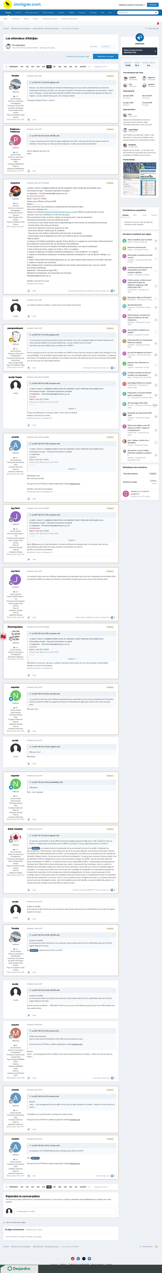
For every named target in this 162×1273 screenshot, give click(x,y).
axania (15, 437)
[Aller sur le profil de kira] (125, 85)
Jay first (15, 508)
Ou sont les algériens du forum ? (140, 352)
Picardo (130, 335)
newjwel (151, 84)
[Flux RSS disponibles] (156, 1246)
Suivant (83, 67)
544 (38, 67)
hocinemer (131, 355)
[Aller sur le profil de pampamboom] (15, 336)
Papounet (96, 368)
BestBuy (131, 458)
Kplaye (52, 82)
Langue (53, 1264)
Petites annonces (31, 13)
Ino (129, 397)
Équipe (35, 19)
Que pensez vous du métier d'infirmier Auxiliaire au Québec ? (140, 452)
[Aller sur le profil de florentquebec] (15, 635)
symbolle (131, 345)
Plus (109, 13)
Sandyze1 (131, 322)
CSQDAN (88, 617)
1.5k (16, 349)
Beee (129, 377)
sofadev (131, 275)
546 (49, 67)
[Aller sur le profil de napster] (15, 695)
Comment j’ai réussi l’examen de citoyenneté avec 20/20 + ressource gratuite (140, 270)
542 (27, 67)
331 (16, 458)
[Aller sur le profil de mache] (15, 1033)
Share (94, 46)
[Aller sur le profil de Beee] (124, 374)
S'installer (93, 13)
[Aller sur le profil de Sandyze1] (124, 316)
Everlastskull (132, 290)
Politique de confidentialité (79, 1264)
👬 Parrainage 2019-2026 (137, 403)
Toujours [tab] (154, 215)
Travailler (61, 13)
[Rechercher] (156, 12)
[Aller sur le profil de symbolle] (124, 341)
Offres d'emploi (48, 13)
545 (43, 67)
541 (22, 67)
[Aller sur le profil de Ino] (124, 394)
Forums (8, 13)
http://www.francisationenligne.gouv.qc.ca (57, 212)
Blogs (6, 19)
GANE (89, 291)
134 (16, 96)
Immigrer (82, 13)
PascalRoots (132, 300)
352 (16, 647)
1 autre (96, 890)
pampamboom (15, 328)
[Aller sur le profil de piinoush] (124, 404)
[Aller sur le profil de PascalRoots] (124, 298)
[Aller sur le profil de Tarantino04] (124, 426)
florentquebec (15, 627)
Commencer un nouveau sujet (77, 56)
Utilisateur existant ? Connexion (131, 5)
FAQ (102, 13)
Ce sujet (147, 12)
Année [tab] (144, 215)
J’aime (30, 278)
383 (16, 529)
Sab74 (130, 242)
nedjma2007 (132, 385)
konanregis (71, 291)
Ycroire (15, 75)
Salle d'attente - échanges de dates (41, 48)
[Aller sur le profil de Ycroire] (15, 84)
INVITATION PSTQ (135, 305)
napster (15, 687)
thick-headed (15, 829)
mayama (15, 183)
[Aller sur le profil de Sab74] (124, 241)
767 (16, 708)
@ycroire (35, 1158)
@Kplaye (36, 848)
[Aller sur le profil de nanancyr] (124, 414)
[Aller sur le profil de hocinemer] (124, 354)
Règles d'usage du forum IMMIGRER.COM (133, 51)
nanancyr (131, 418)
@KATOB (34, 950)
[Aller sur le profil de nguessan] (124, 306)
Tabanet (82, 890)
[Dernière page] (89, 66)
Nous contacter (97, 1264)
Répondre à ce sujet (105, 56)
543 (32, 67)
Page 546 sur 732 (100, 67)
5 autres (96, 291)
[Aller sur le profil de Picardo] (124, 331)
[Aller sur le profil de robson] (124, 248)
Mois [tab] (135, 215)
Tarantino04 (132, 433)
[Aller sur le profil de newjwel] (144, 85)
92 (16, 1045)
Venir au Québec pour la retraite (140, 240)
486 (16, 152)
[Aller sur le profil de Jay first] (15, 516)
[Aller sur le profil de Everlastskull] (124, 281)
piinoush (131, 405)
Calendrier (16, 19)
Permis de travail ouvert (137, 247)
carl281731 (135, 494)
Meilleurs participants (69, 19)
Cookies (109, 1264)
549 (65, 67)
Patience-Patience (15, 130)
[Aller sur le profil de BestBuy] (124, 451)
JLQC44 (130, 367)
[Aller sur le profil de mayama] (15, 191)
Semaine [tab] (125, 215)
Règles (26, 19)
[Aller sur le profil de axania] (15, 445)
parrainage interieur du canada (139, 383)
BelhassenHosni (81, 291)
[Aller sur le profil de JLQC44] (124, 364)
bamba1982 (54, 782)
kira (130, 84)
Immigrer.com (74, 484)
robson (130, 250)
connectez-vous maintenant (81, 1199)
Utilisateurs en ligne (49, 19)
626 (16, 203)
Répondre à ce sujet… (27, 1211)
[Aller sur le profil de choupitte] (124, 256)
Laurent (130, 445)
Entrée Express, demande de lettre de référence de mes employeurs (139, 317)
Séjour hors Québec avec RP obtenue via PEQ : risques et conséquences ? (139, 427)
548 (59, 67)
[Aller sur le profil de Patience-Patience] (15, 140)
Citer (34, 120)
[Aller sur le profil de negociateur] (8, 46)
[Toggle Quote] (30, 82)
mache (15, 1024)
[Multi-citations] (28, 119)
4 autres (96, 617)
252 (16, 849)
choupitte (131, 260)
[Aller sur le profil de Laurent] (124, 441)
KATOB (52, 136)
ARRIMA (72, 13)
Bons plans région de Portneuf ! (140, 297)
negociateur (20, 45)
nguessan (131, 307)
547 (54, 67)
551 (76, 67)
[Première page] (6, 66)
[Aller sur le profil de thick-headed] (15, 837)
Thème (62, 1264)
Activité (18, 13)
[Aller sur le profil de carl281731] (126, 494)
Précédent (13, 67)
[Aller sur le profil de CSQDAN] (125, 78)
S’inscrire (152, 5)
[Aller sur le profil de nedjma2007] (124, 384)
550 (70, 67)
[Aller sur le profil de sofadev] (124, 269)
